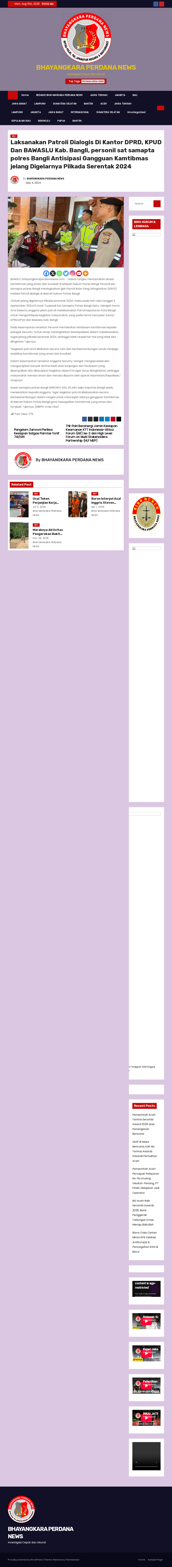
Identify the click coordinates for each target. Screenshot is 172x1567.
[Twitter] (66, 273)
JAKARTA (120, 95)
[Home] (13, 95)
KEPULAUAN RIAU (21, 120)
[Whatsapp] (59, 273)
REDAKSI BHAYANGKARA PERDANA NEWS (59, 95)
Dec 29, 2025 (41, 538)
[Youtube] (79, 273)
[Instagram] (72, 273)
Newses (57, 1559)
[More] (86, 273)
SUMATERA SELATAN (65, 103)
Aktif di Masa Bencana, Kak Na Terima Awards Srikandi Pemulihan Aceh (144, 1151)
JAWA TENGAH (99, 95)
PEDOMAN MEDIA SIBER (93, 81)
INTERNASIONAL (80, 112)
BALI (135, 95)
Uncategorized (136, 112)
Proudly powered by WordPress (25, 1559)
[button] (155, 108)
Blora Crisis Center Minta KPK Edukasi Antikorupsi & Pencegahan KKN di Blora (145, 1242)
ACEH (103, 103)
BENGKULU (44, 120)
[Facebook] (46, 273)
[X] (53, 273)
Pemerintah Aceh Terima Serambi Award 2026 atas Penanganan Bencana (144, 1124)
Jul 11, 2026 (39, 507)
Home (25, 95)
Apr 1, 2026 (97, 507)
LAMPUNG (40, 103)
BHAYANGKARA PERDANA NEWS (86, 67)
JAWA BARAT (19, 103)
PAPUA (61, 120)
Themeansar (72, 1559)
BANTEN (88, 103)
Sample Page (155, 1559)
